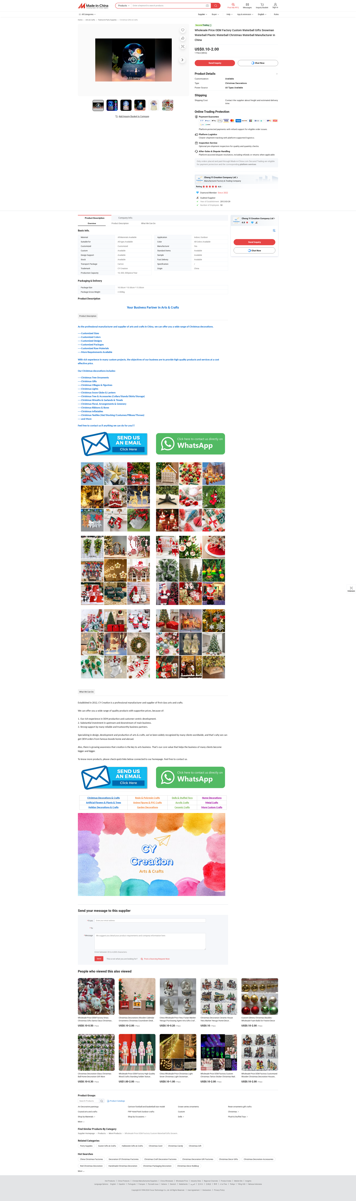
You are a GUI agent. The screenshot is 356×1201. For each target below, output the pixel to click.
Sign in (275, 7)
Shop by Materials (85, 1116)
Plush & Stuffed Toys (237, 1116)
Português (132, 1184)
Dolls (180, 1116)
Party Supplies (86, 1145)
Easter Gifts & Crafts (107, 1145)
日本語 (208, 1184)
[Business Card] (274, 230)
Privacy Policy (219, 1190)
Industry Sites (196, 1181)
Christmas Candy (175, 1145)
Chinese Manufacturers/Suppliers (144, 1181)
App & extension (244, 14)
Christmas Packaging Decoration (157, 1166)
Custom (181, 1111)
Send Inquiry (215, 63)
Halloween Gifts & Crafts (132, 1145)
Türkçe (232, 1184)
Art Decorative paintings (88, 1106)
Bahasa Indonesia (255, 1184)
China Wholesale (166, 1181)
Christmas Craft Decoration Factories (160, 1159)
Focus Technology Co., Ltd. (160, 1190)
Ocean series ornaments (188, 1106)
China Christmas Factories (91, 1159)
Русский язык (153, 1184)
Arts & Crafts (90, 20)
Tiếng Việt (241, 1184)
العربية (193, 1184)
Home (80, 20)
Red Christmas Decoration (91, 1166)
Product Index (226, 1181)
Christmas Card (155, 1145)
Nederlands (183, 1184)
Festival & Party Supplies (107, 20)
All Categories (87, 14)
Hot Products (110, 1181)
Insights (248, 1181)
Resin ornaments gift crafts (240, 1106)
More (80, 1171)
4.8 (243, 222)
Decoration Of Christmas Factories (124, 1159)
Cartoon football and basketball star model (146, 1106)
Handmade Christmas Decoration (122, 1166)
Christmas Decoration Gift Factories (197, 1159)
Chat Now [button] (259, 63)
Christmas (232, 1111)
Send (99, 958)
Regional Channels (211, 1181)
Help (228, 14)
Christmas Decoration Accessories (258, 1159)
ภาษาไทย (223, 1184)
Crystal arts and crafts (87, 1111)
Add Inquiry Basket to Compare (134, 116)
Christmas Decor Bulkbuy (188, 1166)
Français (142, 1184)
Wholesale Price (182, 1181)
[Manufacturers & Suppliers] (93, 6)
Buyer (214, 14)
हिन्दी (215, 1184)
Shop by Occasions (136, 1116)
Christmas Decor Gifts (228, 1159)
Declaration (206, 1190)
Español (122, 1184)
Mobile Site (238, 1181)
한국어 (200, 1184)
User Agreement (194, 1190)
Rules (276, 14)
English (113, 1184)
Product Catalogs (117, 1101)
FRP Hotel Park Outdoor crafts (141, 1111)
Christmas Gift (195, 1145)
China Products (123, 1181)
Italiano (164, 1184)
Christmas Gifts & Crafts (129, 20)
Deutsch (173, 1184)
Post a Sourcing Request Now (155, 958)
